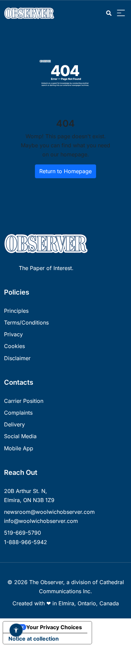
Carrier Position (23, 400)
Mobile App (18, 448)
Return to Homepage (65, 171)
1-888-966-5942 (25, 542)
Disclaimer (17, 358)
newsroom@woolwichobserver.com (49, 511)
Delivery (14, 424)
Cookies (14, 346)
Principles (16, 310)
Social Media (20, 436)
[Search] (109, 13)
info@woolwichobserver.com (41, 521)
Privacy (13, 334)
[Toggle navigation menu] (121, 13)
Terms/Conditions (26, 322)
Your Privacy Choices (54, 627)
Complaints (18, 412)
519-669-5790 (22, 532)
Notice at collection (33, 638)
